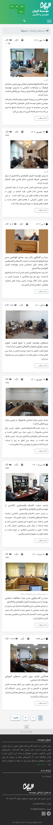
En (22, 6)
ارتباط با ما (46, 776)
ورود (21, 11)
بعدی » (16, 717)
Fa (12, 6)
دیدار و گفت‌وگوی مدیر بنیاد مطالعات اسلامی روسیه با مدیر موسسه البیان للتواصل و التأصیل (26, 600)
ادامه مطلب (40, 764)
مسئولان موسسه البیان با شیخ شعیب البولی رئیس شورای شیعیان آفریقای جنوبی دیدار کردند (26, 344)
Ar (17, 6)
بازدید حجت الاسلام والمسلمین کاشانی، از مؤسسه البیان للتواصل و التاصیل (26, 507)
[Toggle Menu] (49, 21)
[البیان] (47, 31)
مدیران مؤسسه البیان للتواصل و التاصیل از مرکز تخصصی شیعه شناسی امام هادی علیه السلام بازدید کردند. (26, 179)
